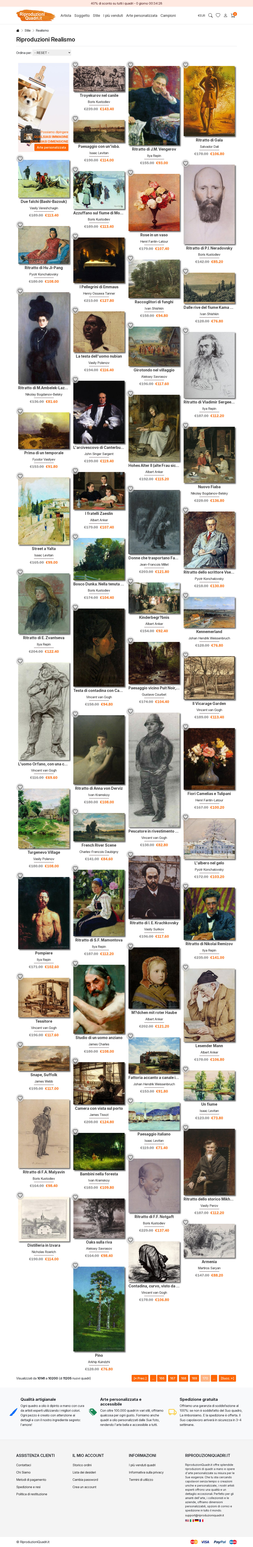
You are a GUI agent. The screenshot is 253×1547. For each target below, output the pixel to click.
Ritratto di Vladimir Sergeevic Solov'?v (209, 402)
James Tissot (99, 1115)
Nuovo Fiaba (209, 487)
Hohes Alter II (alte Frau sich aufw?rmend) (154, 466)
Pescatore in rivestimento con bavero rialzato (154, 831)
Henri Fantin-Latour (154, 241)
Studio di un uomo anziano (99, 1038)
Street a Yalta (44, 549)
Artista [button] (65, 15)
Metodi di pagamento (31, 1480)
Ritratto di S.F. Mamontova (99, 940)
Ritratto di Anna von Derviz (99, 788)
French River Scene (99, 845)
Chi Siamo (23, 1472)
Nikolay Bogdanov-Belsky (43, 394)
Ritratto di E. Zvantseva (43, 638)
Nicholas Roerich (44, 1252)
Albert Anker (154, 472)
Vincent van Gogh (99, 697)
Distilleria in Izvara (43, 1245)
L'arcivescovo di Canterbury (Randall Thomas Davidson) (99, 448)
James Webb (44, 1081)
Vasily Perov (209, 1206)
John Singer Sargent (98, 454)
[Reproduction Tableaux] (201, 1520)
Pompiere (44, 953)
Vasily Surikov (154, 929)
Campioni (168, 15)
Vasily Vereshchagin (44, 208)
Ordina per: (24, 53)
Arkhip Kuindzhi (99, 1362)
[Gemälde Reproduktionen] (197, 1520)
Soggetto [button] (82, 15)
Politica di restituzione (31, 1494)
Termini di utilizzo (141, 1480)
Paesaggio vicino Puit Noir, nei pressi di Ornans (154, 688)
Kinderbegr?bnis (154, 617)
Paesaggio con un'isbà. (99, 146)
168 (183, 1378)
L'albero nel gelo (209, 863)
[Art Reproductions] (187, 1520)
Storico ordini (82, 1465)
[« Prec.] (140, 1378)
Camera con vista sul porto (99, 1108)
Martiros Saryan (209, 1268)
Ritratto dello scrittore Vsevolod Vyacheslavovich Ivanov (209, 572)
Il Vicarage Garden (209, 704)
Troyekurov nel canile (99, 95)
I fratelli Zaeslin (99, 514)
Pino (99, 1355)
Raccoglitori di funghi (154, 302)
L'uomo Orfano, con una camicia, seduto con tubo (43, 764)
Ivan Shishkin (154, 308)
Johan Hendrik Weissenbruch (209, 638)
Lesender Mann (209, 1046)
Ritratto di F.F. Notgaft (154, 1217)
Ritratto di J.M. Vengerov (154, 149)
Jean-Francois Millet (154, 564)
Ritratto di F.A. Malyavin (44, 1172)
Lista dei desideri (84, 1472)
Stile (28, 30)
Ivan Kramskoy (99, 795)
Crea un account (84, 1487)
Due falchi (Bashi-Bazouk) (44, 202)
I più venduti (113, 15)
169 (194, 1378)
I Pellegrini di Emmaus (99, 287)
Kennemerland (209, 632)
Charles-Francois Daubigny (98, 852)
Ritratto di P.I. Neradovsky (209, 248)
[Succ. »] (227, 1378)
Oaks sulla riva (99, 1242)
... (153, 1378)
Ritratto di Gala (209, 140)
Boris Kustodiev (99, 102)
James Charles (99, 1044)
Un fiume (209, 1104)
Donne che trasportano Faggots (154, 558)
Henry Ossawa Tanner (99, 293)
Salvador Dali (209, 147)
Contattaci (23, 1465)
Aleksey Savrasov (154, 377)
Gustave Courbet (154, 694)
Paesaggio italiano (154, 1134)
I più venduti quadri (142, 1465)
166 (161, 1378)
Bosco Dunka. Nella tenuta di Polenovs (99, 584)
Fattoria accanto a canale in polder (154, 1078)
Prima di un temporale (43, 453)
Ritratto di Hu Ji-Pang (44, 268)
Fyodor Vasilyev (43, 459)
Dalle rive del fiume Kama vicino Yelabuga (209, 307)
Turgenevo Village (43, 852)
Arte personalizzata (141, 15)
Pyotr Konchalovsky (43, 274)
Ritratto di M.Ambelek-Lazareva (43, 388)
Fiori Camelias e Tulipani (209, 794)
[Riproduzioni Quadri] (192, 1520)
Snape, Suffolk (43, 1075)
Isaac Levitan (99, 153)
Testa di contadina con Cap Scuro (99, 691)
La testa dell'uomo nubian (99, 356)
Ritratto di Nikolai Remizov (209, 944)
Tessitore (43, 1021)
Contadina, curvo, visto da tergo (154, 1286)
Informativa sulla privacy (146, 1472)
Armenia (209, 1262)
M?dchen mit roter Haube (154, 1013)
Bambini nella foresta (99, 1174)
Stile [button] (96, 15)
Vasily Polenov (99, 363)
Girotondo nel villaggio (154, 370)
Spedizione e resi (28, 1487)
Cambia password (85, 1480)
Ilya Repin (154, 156)
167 (172, 1378)
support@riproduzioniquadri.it (204, 1515)
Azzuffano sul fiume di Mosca (99, 213)
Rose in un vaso (154, 235)
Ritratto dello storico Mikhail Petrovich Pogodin (209, 1199)
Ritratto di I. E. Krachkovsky (154, 923)
